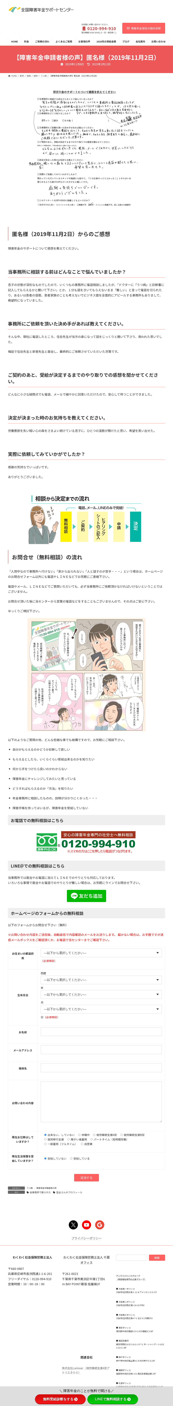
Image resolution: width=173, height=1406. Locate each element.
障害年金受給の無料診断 (146, 28)
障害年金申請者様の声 (46, 1187)
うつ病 (30, 1187)
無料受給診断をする (58, 1399)
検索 (157, 1258)
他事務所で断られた (40, 1192)
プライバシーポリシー (86, 1238)
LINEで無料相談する (111, 1399)
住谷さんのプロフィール (69, 1192)
